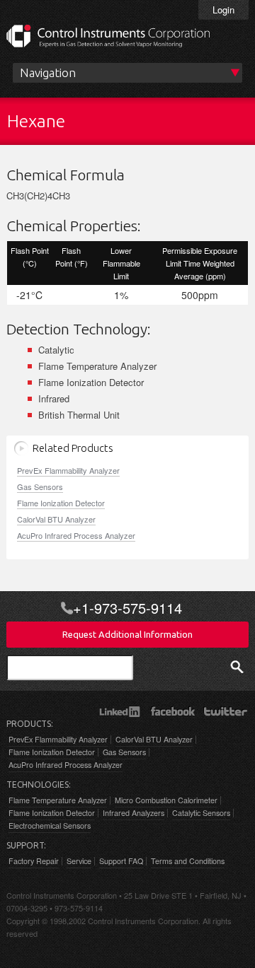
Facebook (172, 711)
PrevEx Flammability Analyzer (68, 470)
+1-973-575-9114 (127, 608)
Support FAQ (121, 861)
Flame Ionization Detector (61, 502)
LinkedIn (119, 711)
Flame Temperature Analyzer (57, 800)
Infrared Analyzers (133, 812)
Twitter (226, 711)
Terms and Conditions (188, 861)
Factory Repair (33, 861)
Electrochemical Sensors (49, 825)
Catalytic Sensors (201, 812)
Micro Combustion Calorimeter (166, 800)
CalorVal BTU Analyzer (56, 519)
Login (223, 9)
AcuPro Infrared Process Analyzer (76, 535)
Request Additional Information (127, 634)
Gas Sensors (40, 486)
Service (79, 861)
